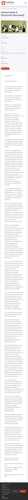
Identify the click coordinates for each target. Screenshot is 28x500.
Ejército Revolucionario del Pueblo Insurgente (13, 53)
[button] (25, 3)
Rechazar (15, 491)
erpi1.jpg (6, 68)
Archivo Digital (13, 8)
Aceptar (23, 491)
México (3, 48)
